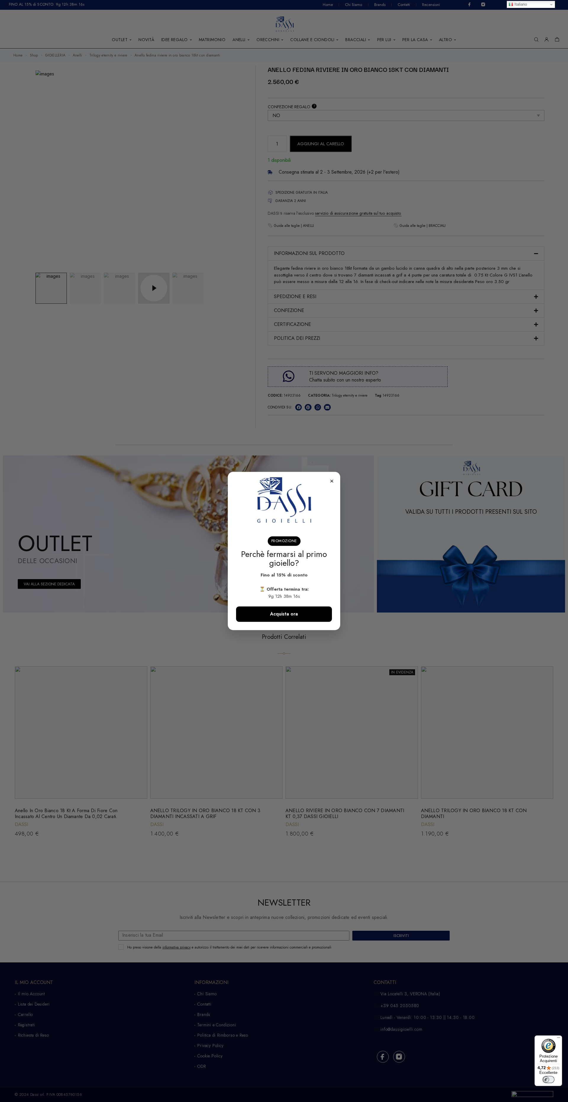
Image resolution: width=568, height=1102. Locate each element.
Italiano (520, 4)
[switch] (548, 1079)
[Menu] (558, 1039)
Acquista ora (284, 614)
